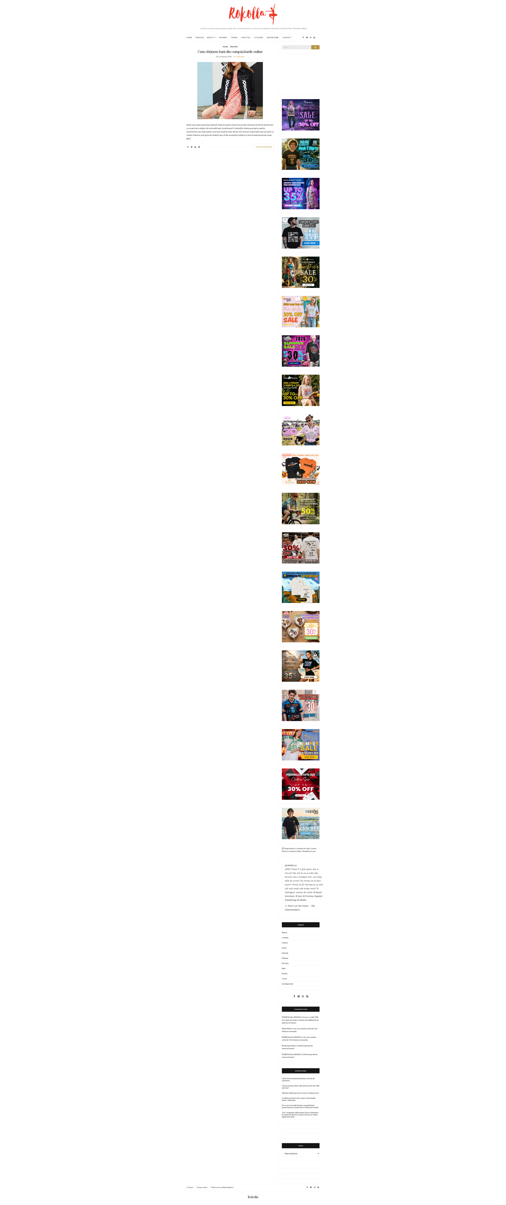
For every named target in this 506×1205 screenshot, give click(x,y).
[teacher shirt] (301, 311)
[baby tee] (301, 430)
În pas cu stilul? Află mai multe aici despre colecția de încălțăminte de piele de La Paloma (300, 1020)
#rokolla (301, 899)
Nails (284, 968)
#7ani (298, 896)
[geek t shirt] (301, 154)
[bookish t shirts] (301, 390)
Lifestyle (234, 46)
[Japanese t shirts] (301, 744)
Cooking (285, 938)
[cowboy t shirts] (301, 548)
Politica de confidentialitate (222, 1187)
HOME (189, 37)
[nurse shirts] (301, 626)
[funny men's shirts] (301, 233)
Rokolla (253, 1197)
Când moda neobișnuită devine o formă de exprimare (298, 1079)
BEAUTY (211, 37)
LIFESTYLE (245, 37)
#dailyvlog (290, 899)
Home (225, 46)
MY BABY (223, 37)
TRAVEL (234, 37)
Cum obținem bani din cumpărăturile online (230, 52)
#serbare (290, 896)
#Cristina (308, 896)
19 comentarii (238, 56)
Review (284, 974)
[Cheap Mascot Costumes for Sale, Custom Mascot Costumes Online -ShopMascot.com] (301, 850)
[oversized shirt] (301, 272)
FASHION (200, 37)
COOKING (258, 37)
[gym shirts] (301, 666)
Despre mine (202, 1187)
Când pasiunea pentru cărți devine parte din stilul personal (300, 1087)
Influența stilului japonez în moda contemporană (300, 1093)
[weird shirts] (301, 351)
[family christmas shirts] (301, 469)
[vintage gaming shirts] (301, 705)
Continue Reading (264, 147)
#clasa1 (317, 892)
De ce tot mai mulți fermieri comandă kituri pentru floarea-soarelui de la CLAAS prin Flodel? (300, 1106)
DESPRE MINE (273, 37)
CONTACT (286, 37)
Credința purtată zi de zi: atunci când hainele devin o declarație (298, 1099)
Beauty (284, 932)
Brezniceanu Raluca (289, 1046)
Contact (189, 1187)
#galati (318, 896)
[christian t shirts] (301, 823)
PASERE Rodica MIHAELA (291, 1017)
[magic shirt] (301, 114)
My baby (285, 963)
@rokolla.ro (291, 865)
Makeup (285, 958)
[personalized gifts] (301, 784)
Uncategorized (287, 984)
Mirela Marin (287, 1029)
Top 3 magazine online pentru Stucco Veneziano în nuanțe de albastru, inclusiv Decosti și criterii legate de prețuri (300, 1115)
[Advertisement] (301, 73)
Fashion (285, 943)
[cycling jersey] (301, 508)
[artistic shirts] (301, 193)
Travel (284, 979)
